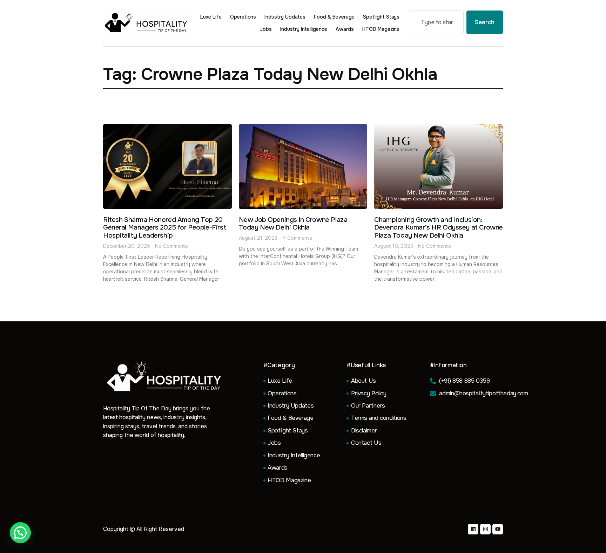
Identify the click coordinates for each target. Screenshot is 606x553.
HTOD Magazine (381, 29)
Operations (243, 17)
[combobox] (437, 22)
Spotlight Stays (381, 17)
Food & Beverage (334, 17)
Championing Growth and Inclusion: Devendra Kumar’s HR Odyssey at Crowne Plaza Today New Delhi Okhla (438, 228)
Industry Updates (284, 17)
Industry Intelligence (303, 29)
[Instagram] (485, 529)
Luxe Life (211, 17)
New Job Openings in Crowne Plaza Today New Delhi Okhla (293, 224)
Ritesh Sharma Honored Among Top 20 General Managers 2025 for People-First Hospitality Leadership (164, 228)
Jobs (266, 29)
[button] (20, 532)
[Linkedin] (473, 529)
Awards (345, 29)
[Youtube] (497, 529)
